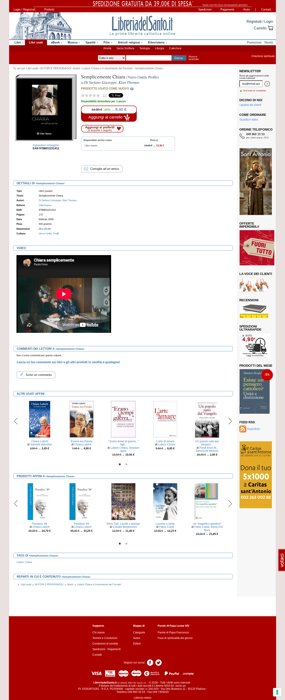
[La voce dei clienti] (254, 284)
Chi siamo (98, 632)
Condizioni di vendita (105, 643)
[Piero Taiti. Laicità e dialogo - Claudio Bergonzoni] (123, 501)
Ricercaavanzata (194, 57)
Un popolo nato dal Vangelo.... (207, 443)
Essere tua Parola (81, 441)
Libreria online (142, 697)
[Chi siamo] (40, 25)
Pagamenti (227, 9)
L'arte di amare (165, 441)
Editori (137, 643)
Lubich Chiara (166, 444)
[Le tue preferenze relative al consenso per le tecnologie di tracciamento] (277, 692)
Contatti (266, 9)
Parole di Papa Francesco (173, 632)
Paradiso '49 (39, 523)
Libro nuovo (91, 145)
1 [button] (120, 464)
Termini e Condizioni (104, 638)
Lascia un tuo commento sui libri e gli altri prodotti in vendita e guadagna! (68, 362)
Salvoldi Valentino (41, 444)
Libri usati (32, 68)
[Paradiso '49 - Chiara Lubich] (40, 501)
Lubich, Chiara (24, 562)
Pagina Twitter (158, 662)
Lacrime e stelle (165, 523)
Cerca (178, 58)
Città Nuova (45, 205)
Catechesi (175, 48)
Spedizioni (205, 9)
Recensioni (249, 300)
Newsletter (250, 71)
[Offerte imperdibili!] (258, 247)
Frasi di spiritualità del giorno (175, 638)
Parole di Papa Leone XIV (173, 625)
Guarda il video (249, 119)
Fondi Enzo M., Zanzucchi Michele (207, 449)
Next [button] (230, 420)
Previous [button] (16, 420)
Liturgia (159, 48)
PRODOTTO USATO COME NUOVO (105, 88)
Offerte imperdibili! (249, 225)
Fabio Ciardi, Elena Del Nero (208, 528)
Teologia (144, 48)
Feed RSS (247, 422)
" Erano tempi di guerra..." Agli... (123, 443)
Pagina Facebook (150, 662)
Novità (107, 48)
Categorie (139, 632)
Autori (76, 68)
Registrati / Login (259, 21)
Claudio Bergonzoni (125, 526)
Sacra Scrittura (125, 48)
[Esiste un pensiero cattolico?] (254, 391)
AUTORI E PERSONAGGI (55, 68)
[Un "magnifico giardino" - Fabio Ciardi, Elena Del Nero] (207, 501)
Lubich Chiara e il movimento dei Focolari (107, 68)
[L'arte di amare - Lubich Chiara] (165, 419)
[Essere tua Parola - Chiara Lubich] (81, 419)
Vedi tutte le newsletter (254, 90)
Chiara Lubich (39, 441)
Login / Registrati (24, 9)
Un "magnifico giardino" (207, 523)
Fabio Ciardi (166, 526)
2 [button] (126, 464)
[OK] (267, 83)
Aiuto (246, 9)
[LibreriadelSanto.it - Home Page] (142, 26)
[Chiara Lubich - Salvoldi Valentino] (40, 419)
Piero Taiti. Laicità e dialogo (123, 523)
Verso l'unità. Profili (49, 233)
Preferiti (49, 9)
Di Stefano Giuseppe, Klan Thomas (58, 200)
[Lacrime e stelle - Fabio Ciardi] (165, 501)
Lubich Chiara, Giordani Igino (124, 449)
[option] (40, 426)
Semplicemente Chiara (149, 68)
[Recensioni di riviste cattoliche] (254, 310)
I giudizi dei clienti (250, 104)
